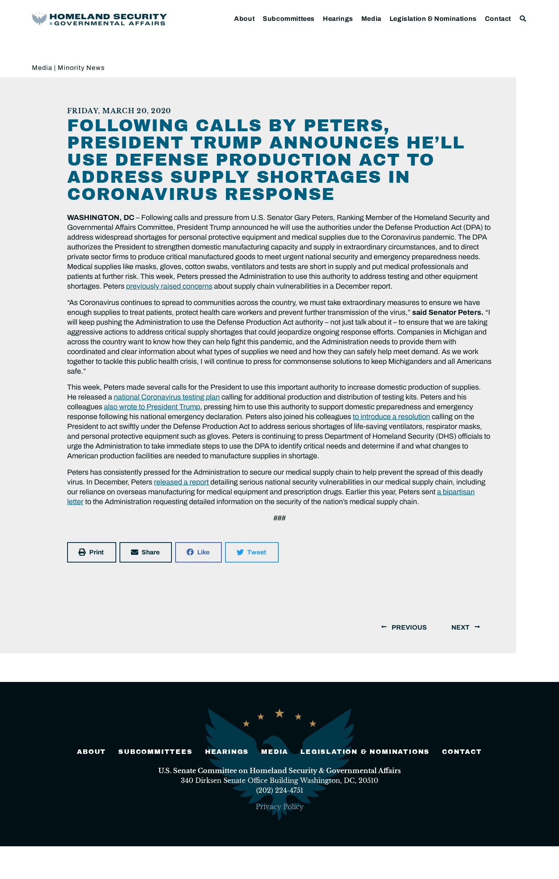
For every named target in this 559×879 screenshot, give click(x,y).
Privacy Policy (280, 807)
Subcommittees (289, 18)
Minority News (81, 67)
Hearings (338, 18)
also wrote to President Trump (152, 407)
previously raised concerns (169, 286)
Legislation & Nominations (433, 18)
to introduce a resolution (391, 417)
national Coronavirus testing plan (167, 397)
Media (371, 18)
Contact (498, 18)
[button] (523, 19)
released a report (181, 482)
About (244, 18)
